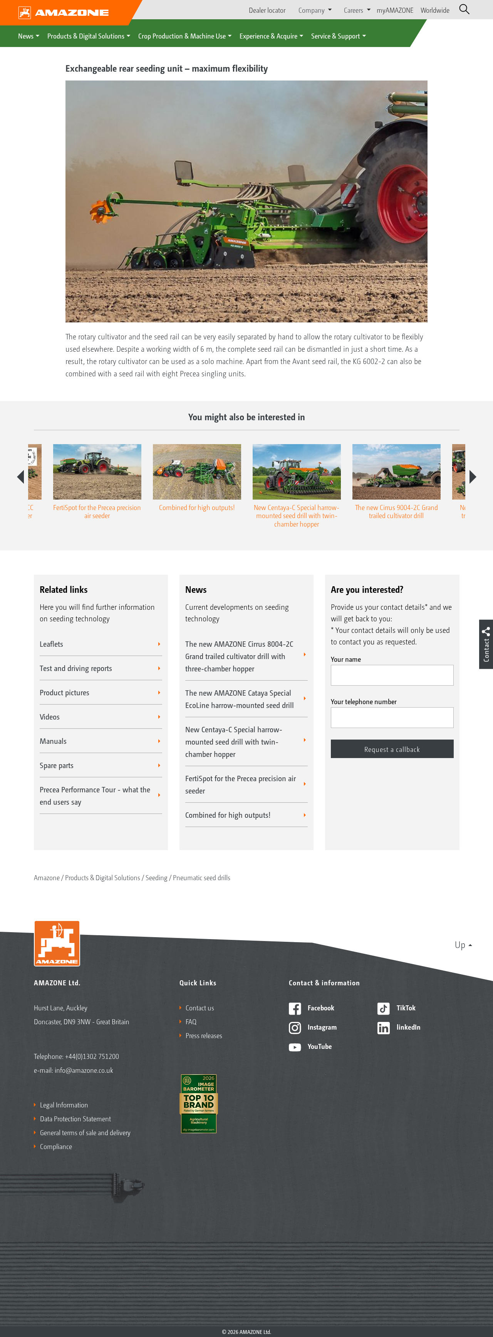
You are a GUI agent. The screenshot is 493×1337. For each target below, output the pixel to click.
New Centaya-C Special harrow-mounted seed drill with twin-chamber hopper (233, 741)
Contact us (200, 1007)
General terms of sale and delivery (85, 1132)
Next (473, 477)
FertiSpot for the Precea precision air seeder (240, 784)
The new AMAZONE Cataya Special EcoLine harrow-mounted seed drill (239, 699)
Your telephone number (364, 701)
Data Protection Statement (75, 1118)
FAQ (191, 1021)
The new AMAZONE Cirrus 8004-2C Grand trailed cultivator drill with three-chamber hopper (239, 656)
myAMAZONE (395, 9)
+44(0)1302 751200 (92, 1055)
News (26, 35)
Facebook (320, 1007)
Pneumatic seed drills (201, 877)
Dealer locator (267, 9)
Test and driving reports (76, 668)
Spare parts (57, 765)
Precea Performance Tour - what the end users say (95, 795)
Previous (20, 477)
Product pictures (64, 692)
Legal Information (64, 1104)
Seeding (157, 877)
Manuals (53, 741)
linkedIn (408, 1026)
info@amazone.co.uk (84, 1069)
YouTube (319, 1045)
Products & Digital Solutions (85, 35)
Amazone (47, 877)
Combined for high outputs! (228, 815)
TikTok (405, 1007)
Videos (50, 716)
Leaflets (51, 644)
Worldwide (435, 9)
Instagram (321, 1026)
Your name (346, 658)
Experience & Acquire (268, 35)
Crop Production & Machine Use (182, 35)
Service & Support (335, 35)
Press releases (204, 1035)
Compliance (56, 1145)
